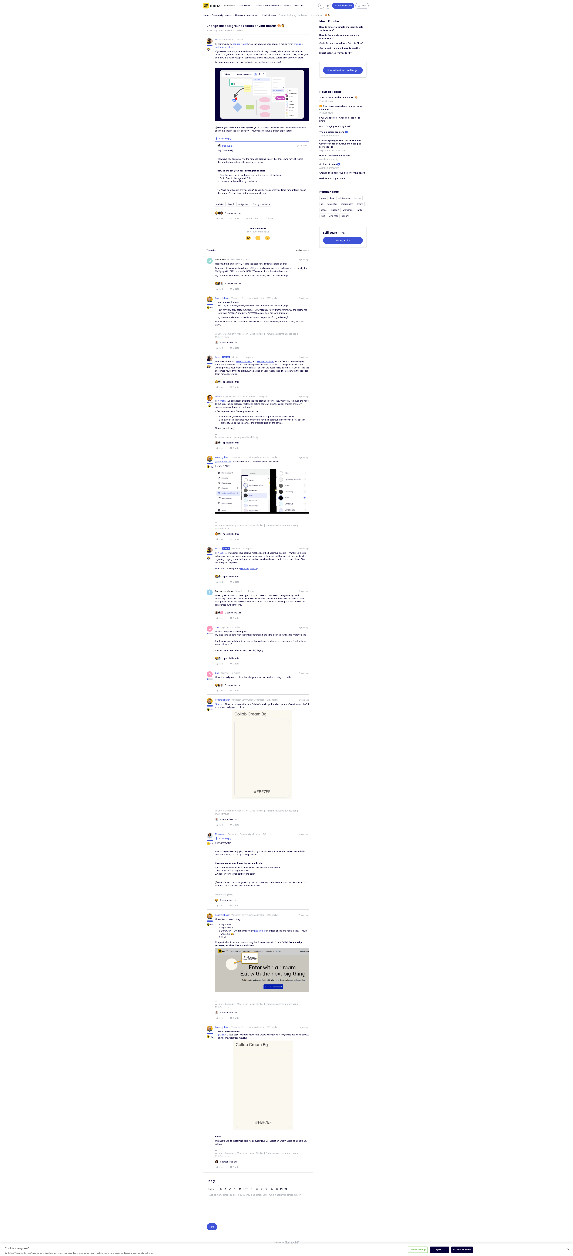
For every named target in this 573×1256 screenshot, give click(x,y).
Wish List (298, 5)
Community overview (222, 15)
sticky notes (347, 203)
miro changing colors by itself (335, 126)
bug (332, 198)
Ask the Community (329, 135)
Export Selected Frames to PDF (335, 52)
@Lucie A (222, 552)
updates (220, 204)
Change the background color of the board (342, 172)
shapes (324, 209)
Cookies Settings (417, 1249)
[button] (343, 6)
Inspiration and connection (332, 150)
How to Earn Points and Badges (343, 70)
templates (332, 203)
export (345, 215)
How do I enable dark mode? (334, 155)
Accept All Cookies (462, 1249)
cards (359, 209)
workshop (348, 209)
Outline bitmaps (328, 164)
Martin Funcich (222, 259)
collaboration (344, 198)
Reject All (439, 1249)
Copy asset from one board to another (340, 48)
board (231, 204)
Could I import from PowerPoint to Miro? (341, 43)
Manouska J (228, 145)
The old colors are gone (331, 131)
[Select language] (328, 6)
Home (206, 15)
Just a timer (259, 930)
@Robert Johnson (265, 361)
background (243, 204)
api (322, 203)
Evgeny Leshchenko (224, 591)
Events (287, 5)
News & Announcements (268, 5)
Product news (269, 15)
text (323, 215)
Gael (217, 627)
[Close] (568, 1249)
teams (360, 203)
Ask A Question (342, 240)
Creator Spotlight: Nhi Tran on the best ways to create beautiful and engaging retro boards (340, 143)
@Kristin (222, 400)
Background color (261, 204)
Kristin (218, 39)
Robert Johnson (222, 298)
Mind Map (333, 215)
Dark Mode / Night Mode (332, 178)
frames (357, 198)
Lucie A (218, 396)
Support (335, 209)
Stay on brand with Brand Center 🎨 (338, 97)
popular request (240, 43)
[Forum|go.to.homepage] (219, 6)
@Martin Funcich (244, 361)
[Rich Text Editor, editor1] (258, 1207)
